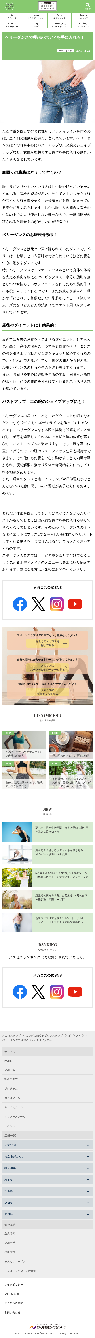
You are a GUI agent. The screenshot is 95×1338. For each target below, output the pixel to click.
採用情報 (9, 1252)
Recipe (36, 25)
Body (59, 16)
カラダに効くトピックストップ (44, 1035)
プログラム (11, 1088)
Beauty (12, 25)
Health (83, 16)
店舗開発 (9, 1242)
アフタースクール (14, 1116)
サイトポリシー (13, 1284)
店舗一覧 (9, 1069)
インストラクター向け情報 (20, 1271)
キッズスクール (13, 1107)
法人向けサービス (15, 1261)
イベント (9, 1126)
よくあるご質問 (13, 1303)
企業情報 (9, 1233)
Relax (36, 16)
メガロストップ (11, 1035)
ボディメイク (65, 50)
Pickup (83, 25)
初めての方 (11, 1079)
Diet (12, 16)
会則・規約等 (11, 1294)
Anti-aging (59, 25)
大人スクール (12, 1098)
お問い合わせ (12, 1312)
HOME (8, 1060)
